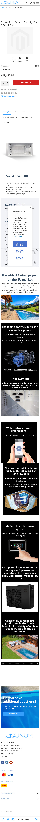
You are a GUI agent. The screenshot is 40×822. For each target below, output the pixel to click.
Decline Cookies (19, 258)
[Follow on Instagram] (6, 762)
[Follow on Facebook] (2, 762)
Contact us (13, 714)
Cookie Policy (17, 237)
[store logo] (10, 2)
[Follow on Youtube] (11, 762)
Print (27, 60)
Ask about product (10, 96)
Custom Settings (20, 251)
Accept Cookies (19, 244)
